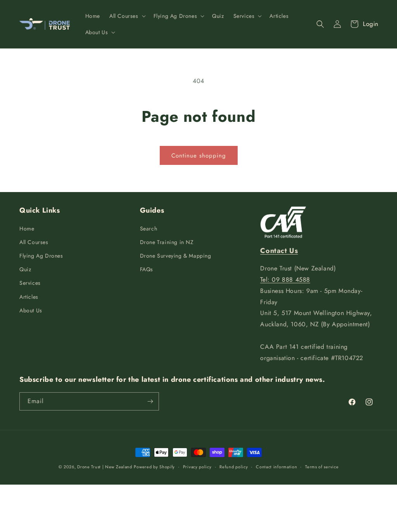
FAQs (146, 269)
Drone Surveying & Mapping (175, 256)
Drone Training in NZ (167, 242)
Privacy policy (197, 467)
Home (26, 228)
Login (370, 23)
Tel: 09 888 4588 (285, 279)
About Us (30, 310)
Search (148, 228)
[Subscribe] (150, 401)
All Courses (33, 242)
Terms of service (321, 467)
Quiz (25, 269)
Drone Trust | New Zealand (104, 467)
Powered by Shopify (154, 467)
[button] (127, 16)
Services (30, 283)
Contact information (276, 467)
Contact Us (279, 251)
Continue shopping (198, 155)
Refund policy (233, 467)
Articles (28, 297)
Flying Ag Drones (41, 256)
